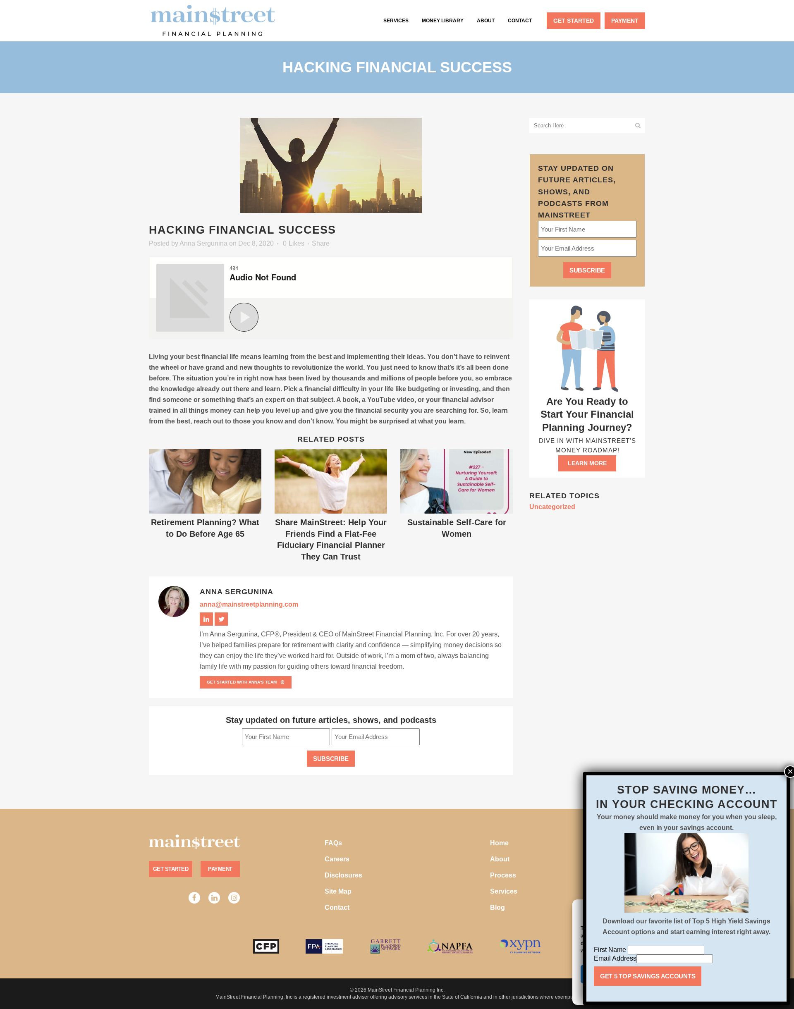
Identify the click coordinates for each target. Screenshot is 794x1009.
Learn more (587, 463)
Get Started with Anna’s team (242, 682)
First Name (611, 949)
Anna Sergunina (203, 243)
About (499, 859)
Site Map (338, 891)
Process (503, 875)
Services (503, 891)
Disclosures (343, 875)
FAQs (333, 842)
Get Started (170, 869)
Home (499, 842)
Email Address (615, 958)
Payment (220, 869)
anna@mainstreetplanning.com (249, 604)
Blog (497, 907)
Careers (337, 859)
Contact (337, 907)
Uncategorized (552, 506)
